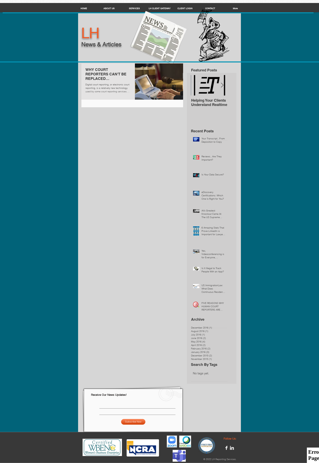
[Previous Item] (196, 85)
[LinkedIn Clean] (232, 448)
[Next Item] (222, 85)
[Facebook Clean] (226, 448)
